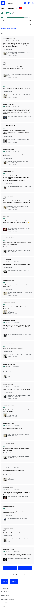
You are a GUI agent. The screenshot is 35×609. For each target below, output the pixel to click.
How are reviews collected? (8, 28)
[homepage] (3, 3)
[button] (10, 3)
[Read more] (13, 13)
